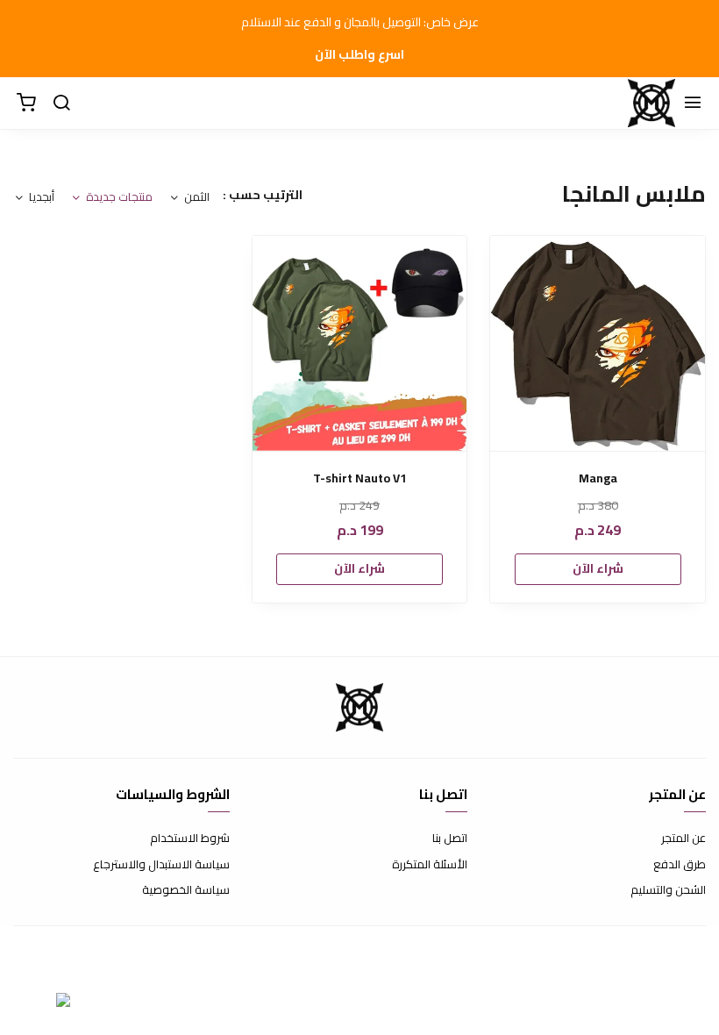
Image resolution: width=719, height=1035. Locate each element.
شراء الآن (598, 568)
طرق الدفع (679, 865)
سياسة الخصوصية (186, 890)
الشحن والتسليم (668, 890)
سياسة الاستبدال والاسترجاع (161, 865)
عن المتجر (683, 838)
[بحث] (61, 103)
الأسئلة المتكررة (429, 865)
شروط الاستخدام (190, 838)
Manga (598, 478)
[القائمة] (693, 103)
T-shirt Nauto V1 (360, 478)
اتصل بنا (449, 838)
